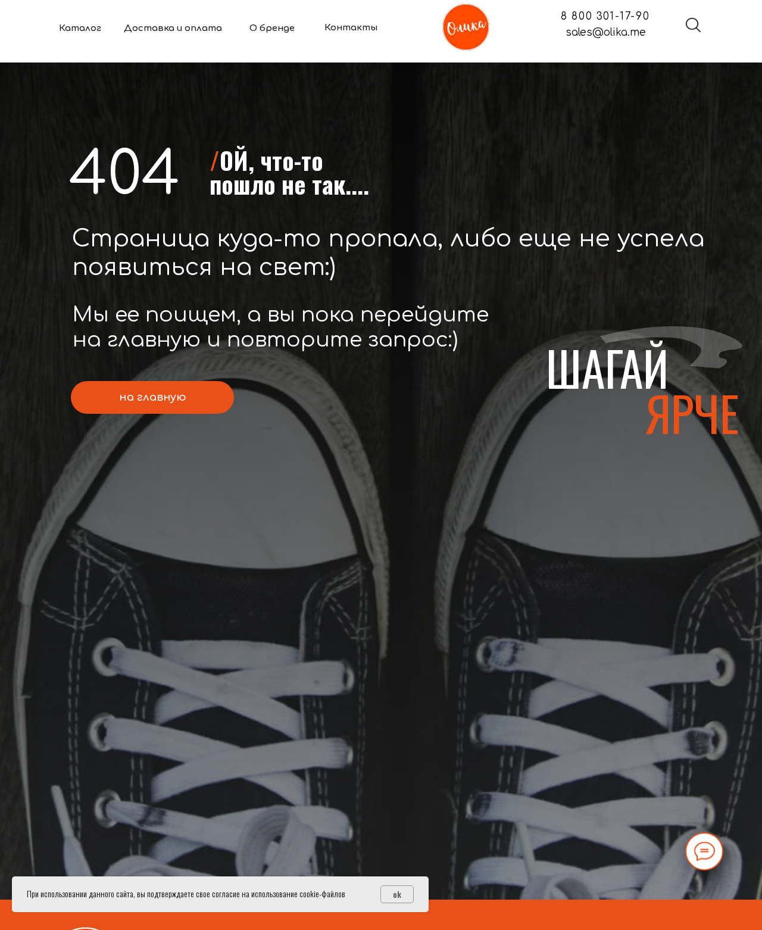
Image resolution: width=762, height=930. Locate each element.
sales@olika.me (606, 32)
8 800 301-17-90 (605, 16)
